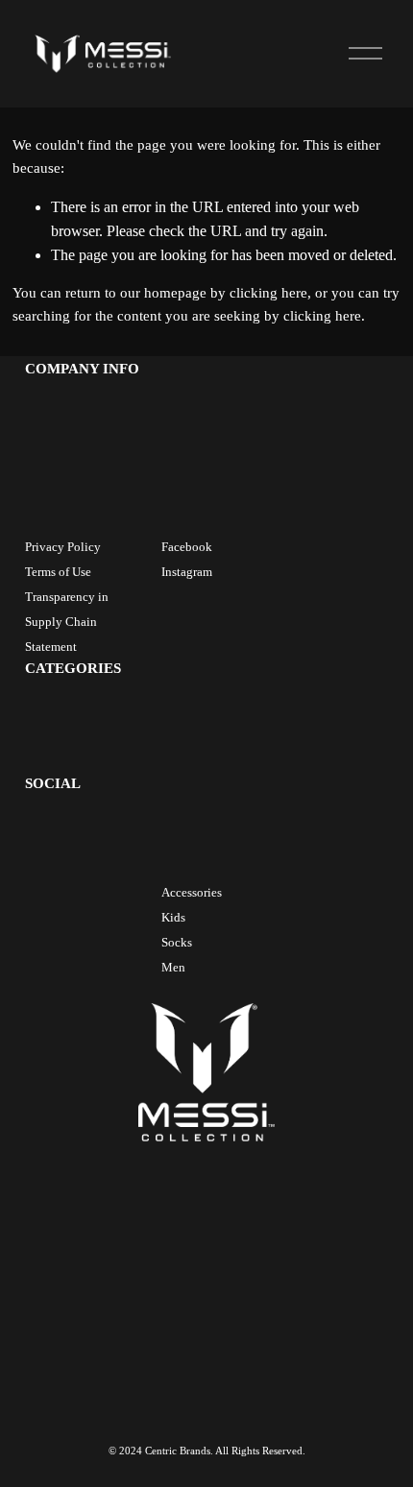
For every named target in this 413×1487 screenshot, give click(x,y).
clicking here (268, 292)
